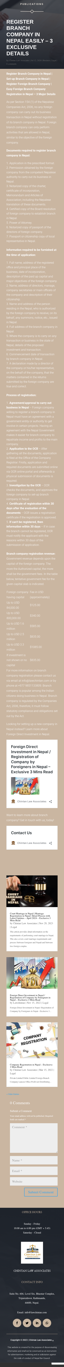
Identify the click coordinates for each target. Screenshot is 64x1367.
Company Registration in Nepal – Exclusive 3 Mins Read (31, 1065)
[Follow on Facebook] (17, 1323)
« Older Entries (12, 1094)
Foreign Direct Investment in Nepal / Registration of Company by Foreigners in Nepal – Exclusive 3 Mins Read (30, 997)
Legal (54, 60)
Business (46, 60)
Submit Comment (41, 1192)
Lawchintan (19, 1002)
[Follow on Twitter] (27, 1323)
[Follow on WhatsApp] (47, 1323)
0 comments (11, 63)
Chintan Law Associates (19, 60)
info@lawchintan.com (36, 1312)
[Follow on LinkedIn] (37, 1323)
